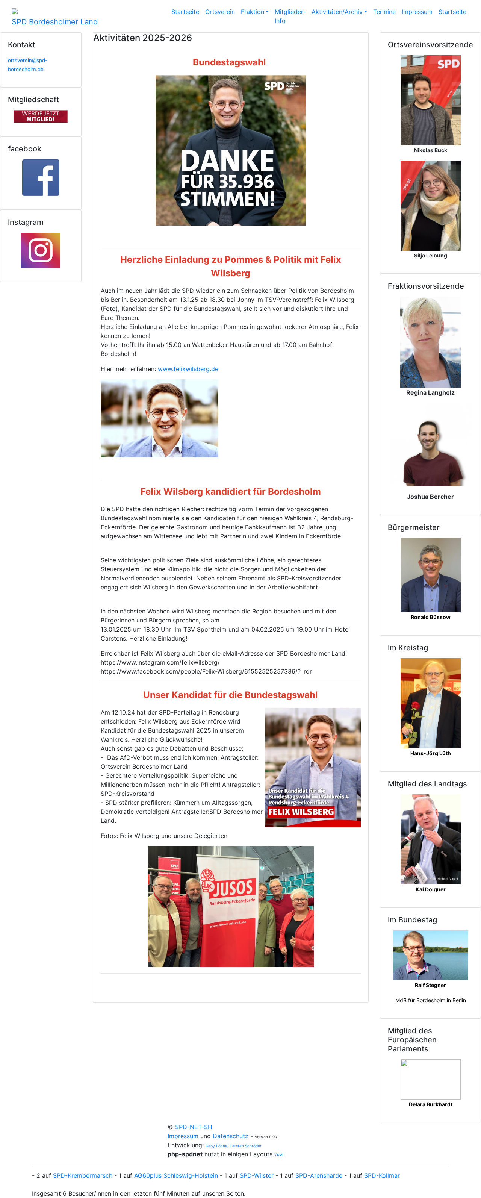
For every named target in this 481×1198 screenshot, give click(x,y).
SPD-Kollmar (382, 1175)
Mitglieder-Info (290, 16)
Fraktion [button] (252, 11)
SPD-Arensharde (318, 1175)
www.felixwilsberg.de (188, 369)
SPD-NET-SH (193, 1127)
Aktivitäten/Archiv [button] (337, 11)
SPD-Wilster (257, 1175)
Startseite (185, 11)
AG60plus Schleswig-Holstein (176, 1175)
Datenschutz (230, 1136)
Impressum (417, 11)
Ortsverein (220, 11)
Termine (384, 11)
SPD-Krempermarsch (82, 1175)
